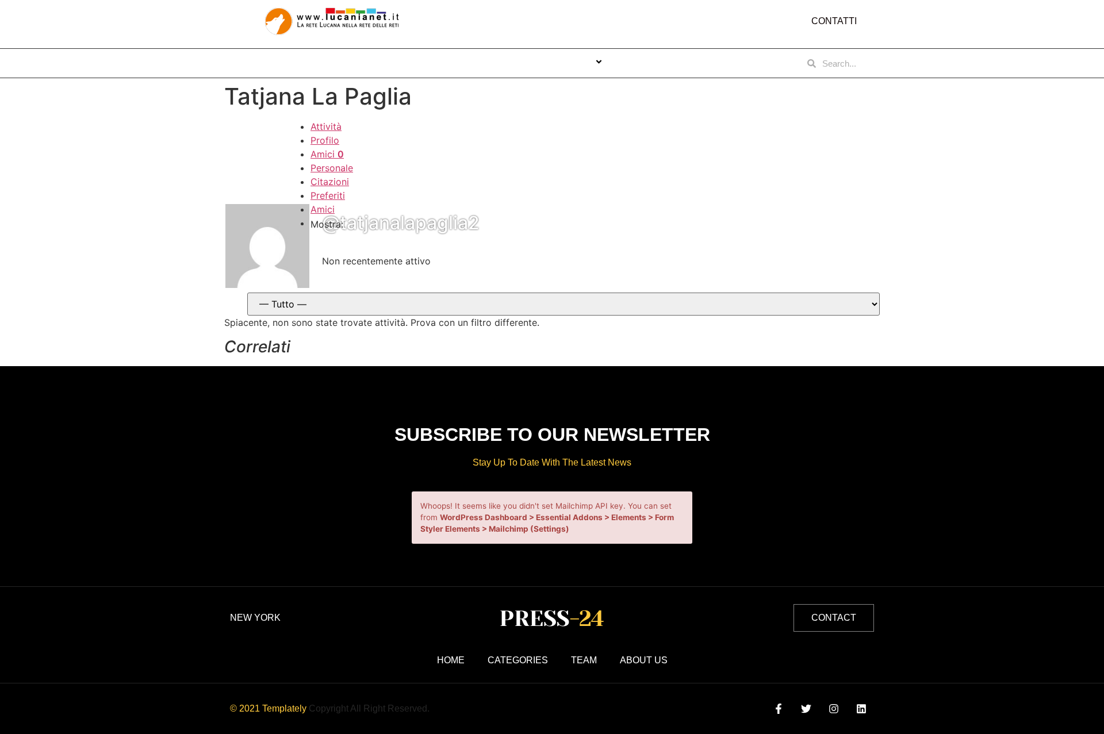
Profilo (324, 140)
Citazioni (329, 181)
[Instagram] (834, 709)
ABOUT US (492, 63)
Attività (326, 126)
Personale (331, 168)
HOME (436, 63)
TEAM (640, 63)
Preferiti (327, 195)
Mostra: (326, 224)
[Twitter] (805, 709)
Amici (327, 154)
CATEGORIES (562, 63)
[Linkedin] (861, 709)
